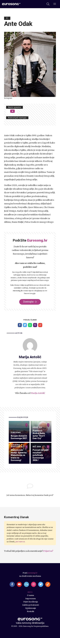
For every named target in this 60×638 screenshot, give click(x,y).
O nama (30, 595)
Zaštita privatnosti (30, 605)
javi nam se (20, 541)
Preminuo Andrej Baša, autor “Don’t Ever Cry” (39, 435)
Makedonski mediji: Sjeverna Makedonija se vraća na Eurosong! (19, 455)
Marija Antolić (38, 393)
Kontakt (30, 611)
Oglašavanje (30, 608)
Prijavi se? (48, 551)
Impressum (30, 598)
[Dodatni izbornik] (54, 4)
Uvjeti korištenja (30, 602)
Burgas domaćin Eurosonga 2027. (19, 437)
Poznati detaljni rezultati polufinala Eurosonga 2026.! (40, 455)
